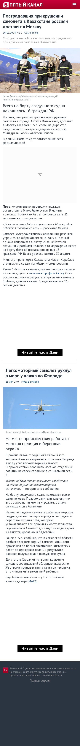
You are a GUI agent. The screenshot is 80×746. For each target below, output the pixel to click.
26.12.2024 (9, 32)
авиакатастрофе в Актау (46, 273)
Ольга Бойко (31, 32)
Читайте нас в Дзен (40, 352)
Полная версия (40, 681)
